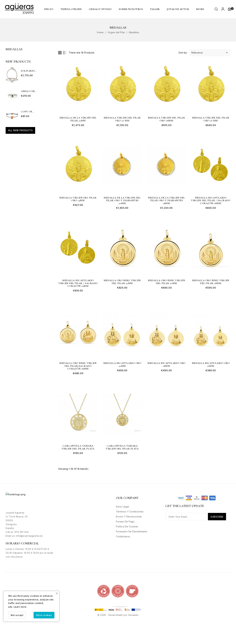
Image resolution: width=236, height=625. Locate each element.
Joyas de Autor (178, 9)
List (64, 52)
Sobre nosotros (131, 9)
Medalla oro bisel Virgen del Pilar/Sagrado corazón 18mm (77, 366)
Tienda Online (71, 9)
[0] (229, 9)
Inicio (48, 9)
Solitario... (29, 71)
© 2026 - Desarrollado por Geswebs (117, 615)
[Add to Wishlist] (93, 75)
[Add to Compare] (93, 82)
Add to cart (93, 62)
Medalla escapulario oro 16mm (211, 364)
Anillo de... (29, 91)
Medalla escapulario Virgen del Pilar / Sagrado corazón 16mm (78, 283)
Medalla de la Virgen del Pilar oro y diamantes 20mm (122, 200)
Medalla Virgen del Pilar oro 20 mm (122, 119)
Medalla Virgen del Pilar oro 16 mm (210, 119)
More (200, 9)
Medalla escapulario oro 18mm (166, 364)
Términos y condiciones (130, 511)
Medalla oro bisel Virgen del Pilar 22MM (122, 282)
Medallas (14, 49)
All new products (20, 130)
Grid (59, 52)
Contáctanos (123, 536)
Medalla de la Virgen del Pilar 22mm (78, 119)
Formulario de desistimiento (131, 531)
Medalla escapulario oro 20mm (122, 364)
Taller (155, 9)
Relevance (210, 53)
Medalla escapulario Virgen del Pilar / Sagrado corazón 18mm (210, 200)
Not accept (17, 615)
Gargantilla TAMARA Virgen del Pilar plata (78, 447)
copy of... (27, 111)
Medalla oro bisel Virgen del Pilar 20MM (166, 282)
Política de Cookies (127, 526)
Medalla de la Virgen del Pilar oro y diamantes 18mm (166, 200)
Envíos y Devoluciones (129, 516)
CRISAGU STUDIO (100, 9)
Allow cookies (44, 615)
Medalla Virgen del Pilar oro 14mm (77, 199)
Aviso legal (122, 506)
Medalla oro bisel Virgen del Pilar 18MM (210, 282)
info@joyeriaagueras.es (29, 535)
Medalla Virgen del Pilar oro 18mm (166, 119)
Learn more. (20, 606)
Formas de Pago (125, 521)
